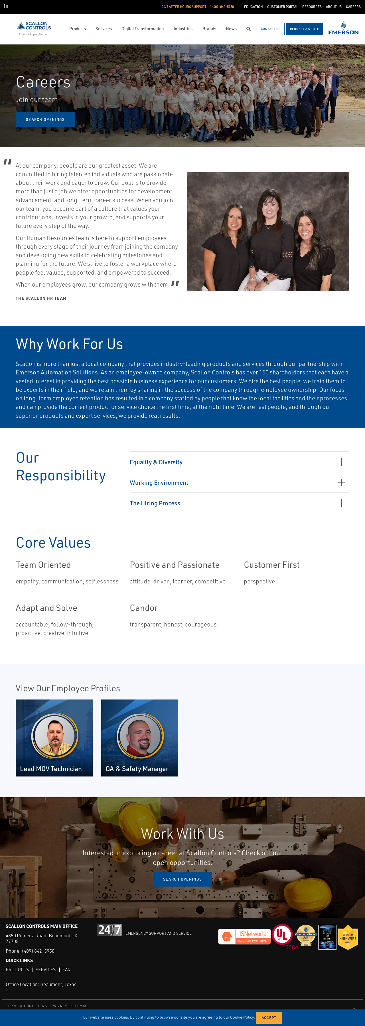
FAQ (66, 969)
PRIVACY (59, 1006)
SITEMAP (79, 1006)
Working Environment (159, 482)
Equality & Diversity (156, 462)
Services (46, 969)
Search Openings (182, 879)
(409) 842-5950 (38, 951)
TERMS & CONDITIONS (26, 1006)
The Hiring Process (155, 503)
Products (17, 969)
